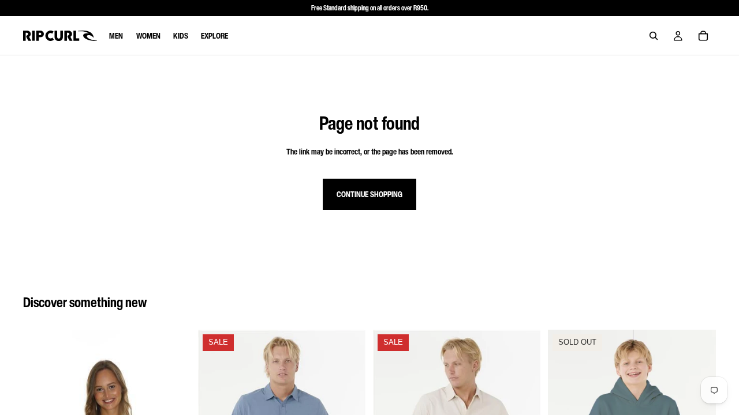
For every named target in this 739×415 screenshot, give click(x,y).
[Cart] (703, 35)
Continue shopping (369, 194)
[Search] (653, 35)
